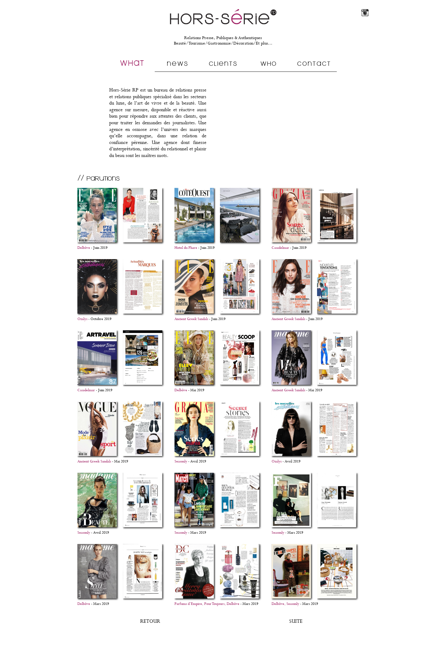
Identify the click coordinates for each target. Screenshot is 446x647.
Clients (223, 63)
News (177, 63)
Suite (295, 621)
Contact (314, 63)
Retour (150, 621)
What (132, 62)
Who (268, 63)
